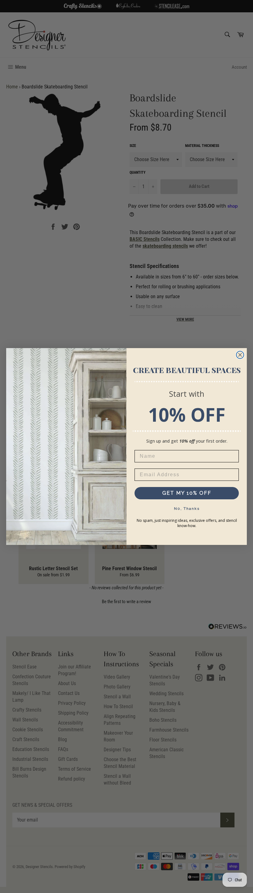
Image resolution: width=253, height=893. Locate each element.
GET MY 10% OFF (186, 493)
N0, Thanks (187, 508)
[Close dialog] (240, 355)
